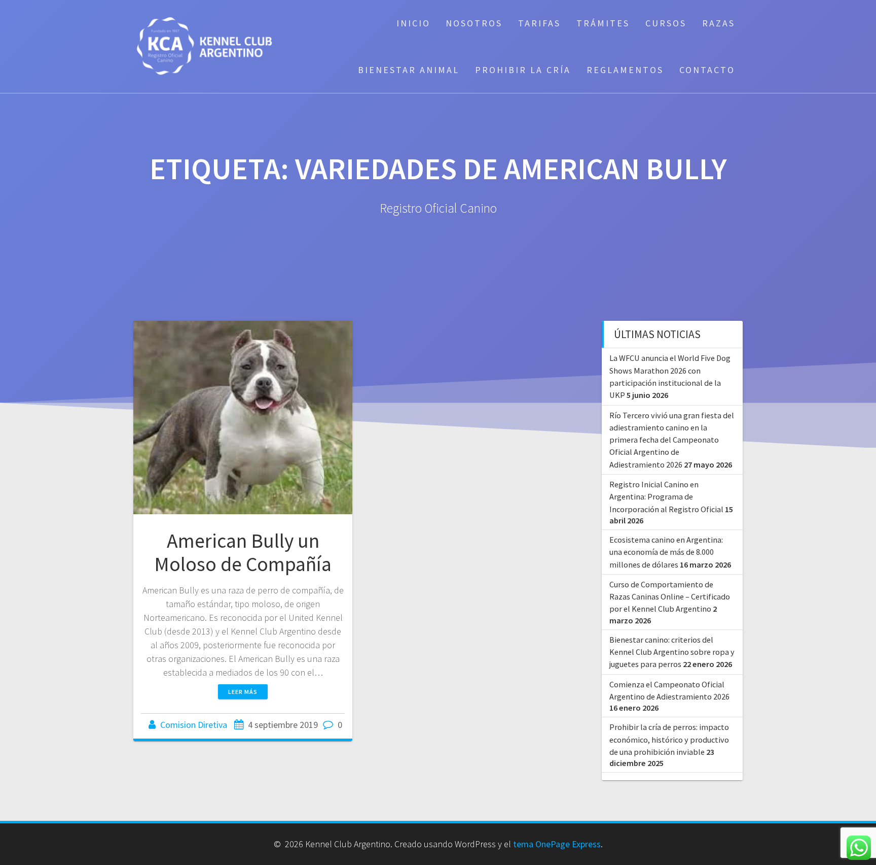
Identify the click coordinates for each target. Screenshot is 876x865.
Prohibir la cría (523, 70)
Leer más (243, 691)
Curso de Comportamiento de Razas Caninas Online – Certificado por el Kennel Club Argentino (669, 596)
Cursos (665, 23)
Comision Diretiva (193, 724)
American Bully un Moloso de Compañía (243, 552)
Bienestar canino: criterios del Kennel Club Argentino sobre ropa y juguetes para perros (672, 652)
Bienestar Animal (408, 70)
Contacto (707, 70)
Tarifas (539, 23)
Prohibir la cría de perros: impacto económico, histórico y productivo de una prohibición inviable (669, 739)
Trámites (603, 23)
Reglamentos (625, 70)
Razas (718, 23)
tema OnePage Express (557, 844)
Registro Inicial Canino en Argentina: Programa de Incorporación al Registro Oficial (666, 496)
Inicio (413, 23)
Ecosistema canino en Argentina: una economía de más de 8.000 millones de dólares (666, 552)
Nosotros (474, 23)
